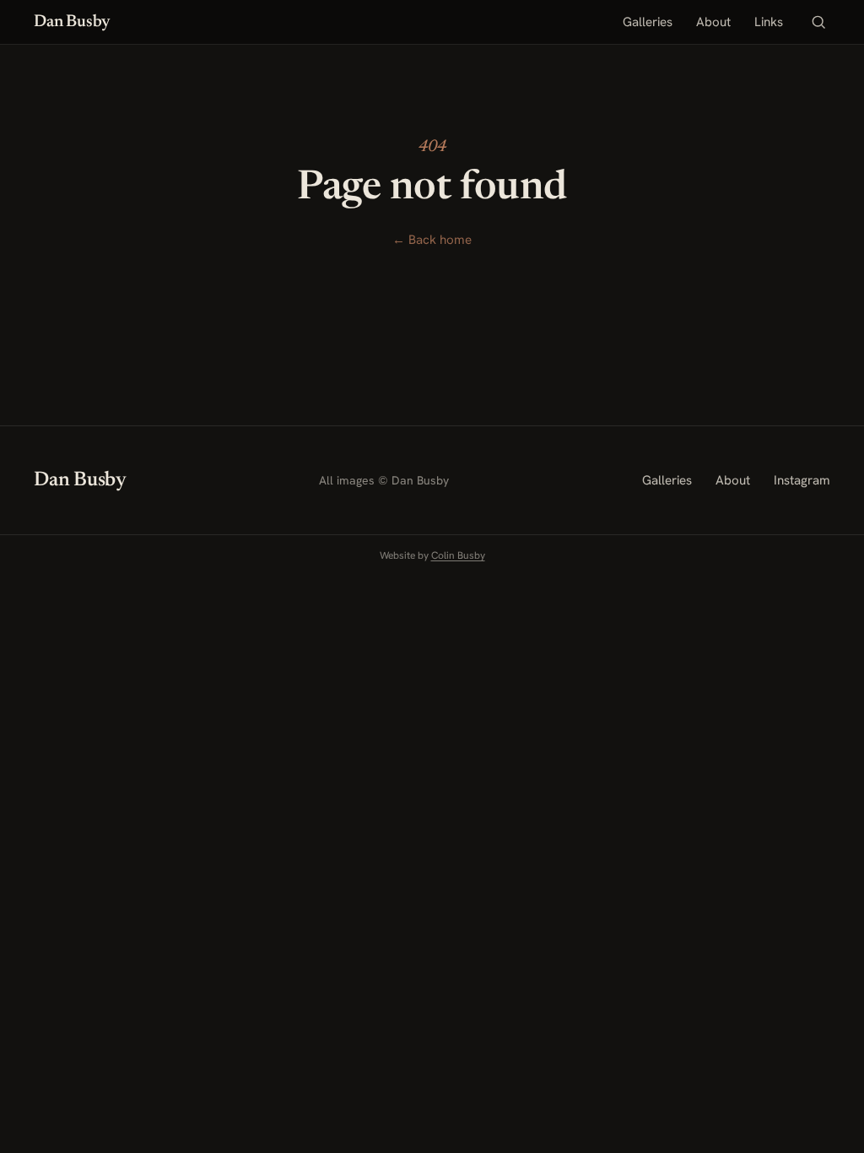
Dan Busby (72, 22)
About (713, 22)
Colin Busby (458, 555)
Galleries (647, 22)
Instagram (802, 480)
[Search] (818, 22)
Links (768, 22)
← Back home (432, 239)
